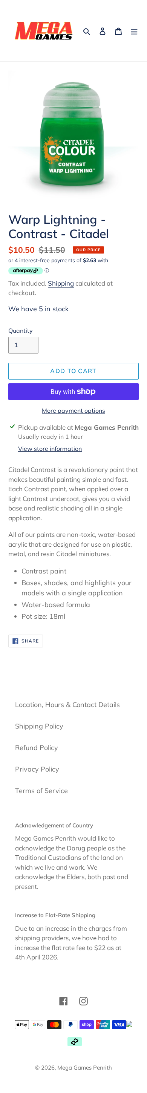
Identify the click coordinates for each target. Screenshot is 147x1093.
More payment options (73, 410)
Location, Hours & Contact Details (67, 704)
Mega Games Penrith (84, 1067)
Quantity (20, 330)
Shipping (61, 283)
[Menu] (134, 31)
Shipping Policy (39, 726)
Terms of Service (41, 790)
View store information (50, 448)
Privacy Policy (37, 769)
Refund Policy (36, 747)
